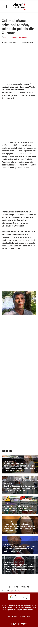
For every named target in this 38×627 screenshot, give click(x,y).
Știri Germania (23, 37)
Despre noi (13, 587)
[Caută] (34, 6)
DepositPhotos (24, 616)
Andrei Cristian (10, 37)
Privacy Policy (6, 591)
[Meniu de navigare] (4, 6)
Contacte (25, 587)
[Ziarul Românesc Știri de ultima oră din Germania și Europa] (19, 6)
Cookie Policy (16, 591)
